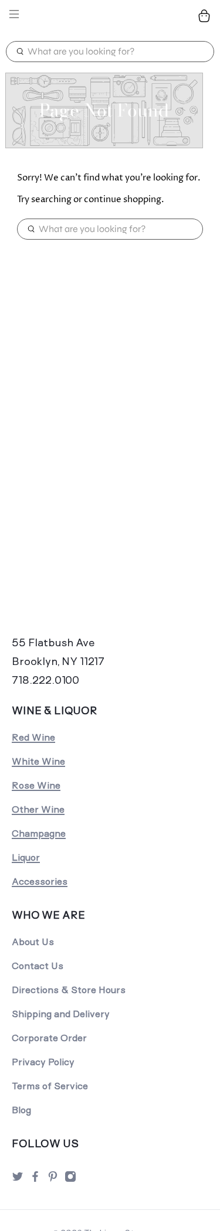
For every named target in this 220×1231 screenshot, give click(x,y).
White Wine (38, 761)
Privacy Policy (43, 1062)
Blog (21, 1110)
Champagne (39, 833)
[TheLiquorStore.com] (110, 16)
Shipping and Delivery (61, 1013)
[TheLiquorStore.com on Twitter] (17, 1179)
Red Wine (33, 737)
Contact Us (37, 965)
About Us (33, 941)
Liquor (26, 857)
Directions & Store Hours (69, 989)
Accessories (39, 881)
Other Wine (38, 809)
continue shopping (122, 199)
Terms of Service (50, 1086)
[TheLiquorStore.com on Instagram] (70, 1179)
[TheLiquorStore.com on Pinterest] (53, 1179)
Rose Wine (36, 785)
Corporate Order (49, 1038)
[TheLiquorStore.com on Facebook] (35, 1179)
